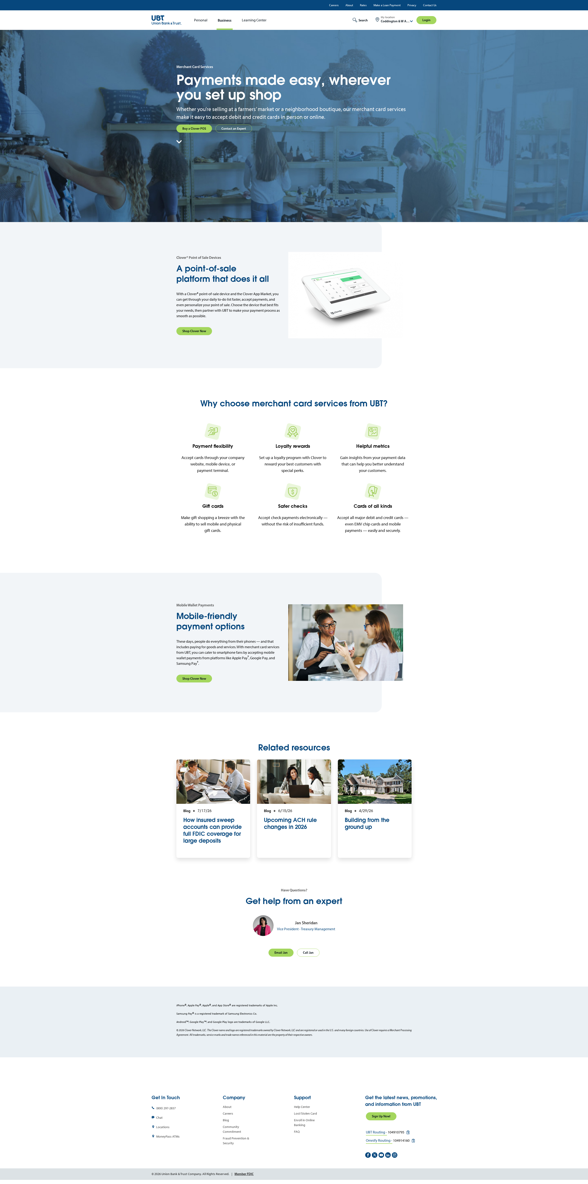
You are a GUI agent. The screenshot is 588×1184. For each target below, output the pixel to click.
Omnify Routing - (379, 1140)
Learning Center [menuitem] (254, 20)
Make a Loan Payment (387, 5)
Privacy (411, 5)
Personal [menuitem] (200, 20)
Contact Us (429, 5)
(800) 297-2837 (166, 1108)
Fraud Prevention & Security (236, 1140)
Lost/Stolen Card (305, 1114)
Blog (226, 1120)
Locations (163, 1127)
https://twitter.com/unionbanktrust (374, 1155)
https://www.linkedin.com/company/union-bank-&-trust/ (388, 1155)
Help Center (302, 1107)
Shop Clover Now (194, 331)
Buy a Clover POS (194, 128)
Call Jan (308, 952)
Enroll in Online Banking (304, 1122)
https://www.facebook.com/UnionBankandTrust (368, 1155)
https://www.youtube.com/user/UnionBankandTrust (381, 1155)
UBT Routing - (376, 1132)
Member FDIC (244, 1174)
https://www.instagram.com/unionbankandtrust (394, 1155)
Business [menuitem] (225, 20)
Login (426, 20)
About (349, 5)
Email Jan (281, 952)
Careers (334, 5)
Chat (159, 1118)
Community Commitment (232, 1129)
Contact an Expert (233, 128)
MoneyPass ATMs (168, 1136)
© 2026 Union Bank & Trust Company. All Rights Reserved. (190, 1174)
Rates (363, 5)
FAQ (297, 1132)
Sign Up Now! (381, 1116)
